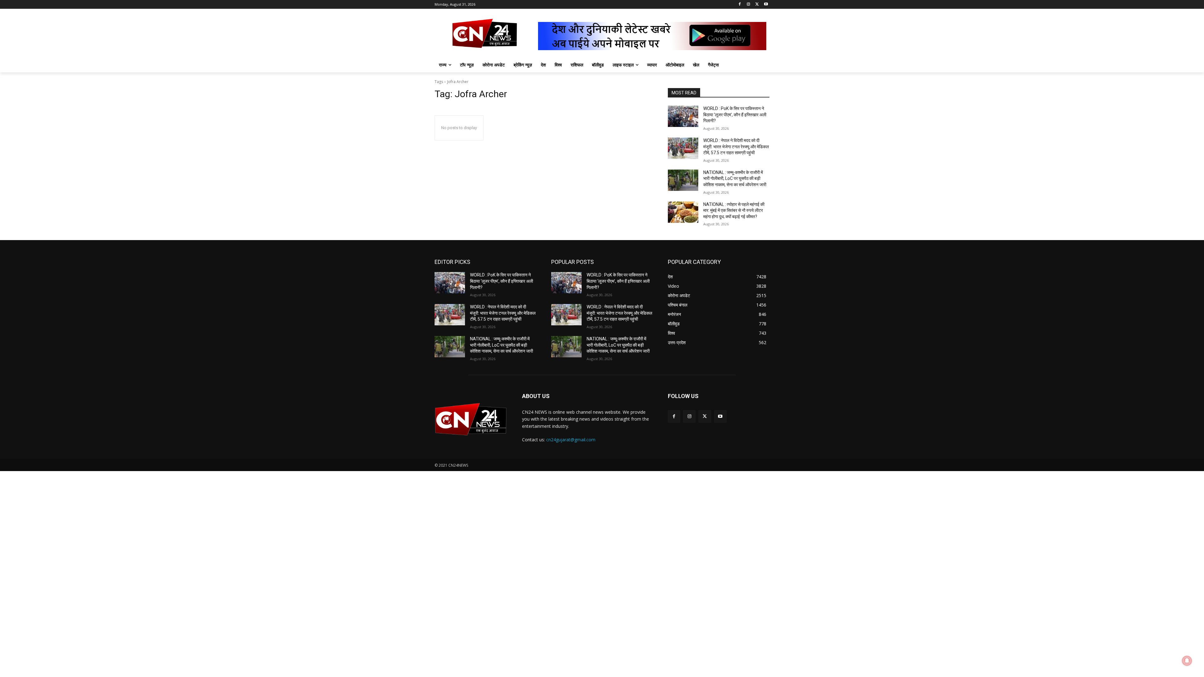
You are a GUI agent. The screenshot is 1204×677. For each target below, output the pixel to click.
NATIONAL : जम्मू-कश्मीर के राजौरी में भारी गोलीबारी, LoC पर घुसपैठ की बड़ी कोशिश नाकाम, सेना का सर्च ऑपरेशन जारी (734, 178)
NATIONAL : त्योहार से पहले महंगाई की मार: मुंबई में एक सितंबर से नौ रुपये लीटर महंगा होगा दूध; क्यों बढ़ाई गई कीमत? (733, 210)
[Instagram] (748, 4)
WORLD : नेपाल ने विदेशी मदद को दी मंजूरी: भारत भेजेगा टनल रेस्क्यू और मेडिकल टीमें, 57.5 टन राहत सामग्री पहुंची (736, 146)
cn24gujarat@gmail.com (570, 440)
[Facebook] (739, 4)
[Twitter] (757, 4)
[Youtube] (765, 4)
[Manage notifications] (1187, 661)
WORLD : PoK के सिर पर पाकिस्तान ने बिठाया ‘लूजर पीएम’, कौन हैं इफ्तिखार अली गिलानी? (734, 114)
